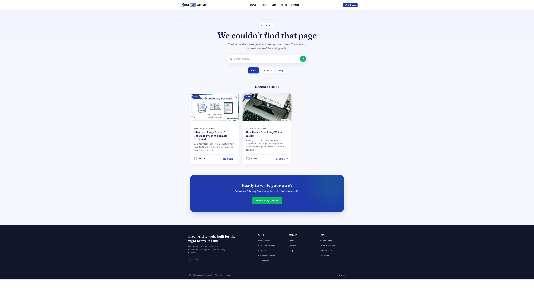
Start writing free (265, 200)
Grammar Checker (266, 256)
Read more (227, 159)
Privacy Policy (326, 241)
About (284, 5)
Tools (263, 5)
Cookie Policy (326, 251)
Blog (274, 5)
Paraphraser (263, 251)
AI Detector (263, 261)
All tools (268, 70)
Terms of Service (327, 246)
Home (253, 5)
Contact (295, 5)
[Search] (303, 59)
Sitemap (342, 275)
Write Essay (350, 5)
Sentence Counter (266, 246)
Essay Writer (264, 241)
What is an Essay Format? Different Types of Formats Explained (210, 136)
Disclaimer (324, 256)
